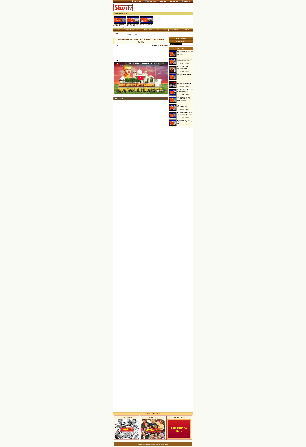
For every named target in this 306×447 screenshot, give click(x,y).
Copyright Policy (187, 1)
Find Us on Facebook (151, 1)
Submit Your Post (161, 30)
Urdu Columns (148, 30)
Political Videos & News (132, 30)
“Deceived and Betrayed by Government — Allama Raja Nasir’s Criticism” (146, 26)
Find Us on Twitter (137, 1)
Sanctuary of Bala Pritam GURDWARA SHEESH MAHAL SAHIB (141, 41)
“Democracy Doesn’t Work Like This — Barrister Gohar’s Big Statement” (118, 26)
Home (118, 30)
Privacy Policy (175, 1)
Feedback (186, 30)
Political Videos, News (162, 45)
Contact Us (164, 1)
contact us (157, 444)
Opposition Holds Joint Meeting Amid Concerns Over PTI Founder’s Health (133, 26)
